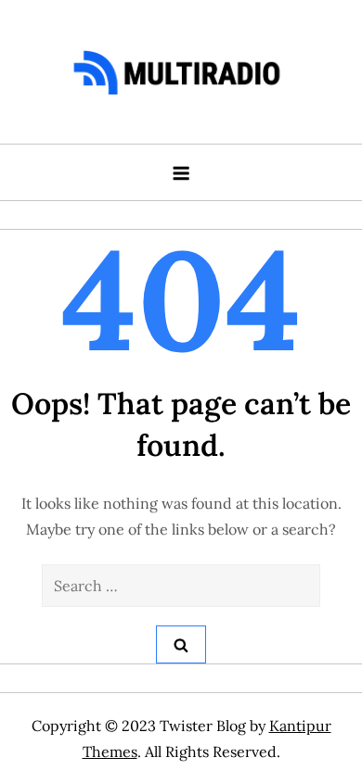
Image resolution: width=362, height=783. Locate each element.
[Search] (181, 644)
